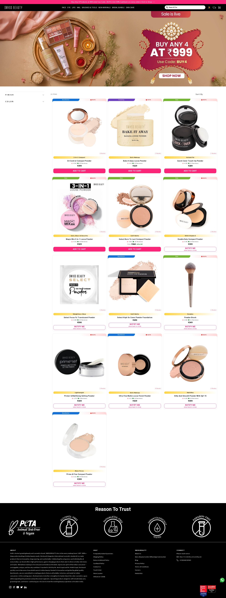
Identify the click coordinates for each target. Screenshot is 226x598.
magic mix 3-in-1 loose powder (79, 239)
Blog (136, 560)
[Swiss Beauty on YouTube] (18, 586)
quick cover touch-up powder (190, 161)
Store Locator (98, 573)
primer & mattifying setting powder (79, 396)
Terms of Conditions (142, 567)
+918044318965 (185, 560)
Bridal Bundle (118, 7)
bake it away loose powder (135, 161)
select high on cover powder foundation (134, 317)
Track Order (97, 570)
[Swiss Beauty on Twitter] (21, 586)
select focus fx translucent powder (79, 317)
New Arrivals (105, 7)
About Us (138, 553)
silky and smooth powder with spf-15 (190, 396)
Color (9, 101)
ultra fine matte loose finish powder (135, 396)
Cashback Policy (98, 563)
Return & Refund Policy (101, 560)
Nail (79, 7)
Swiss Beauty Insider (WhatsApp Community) (150, 557)
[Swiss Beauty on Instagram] (10, 586)
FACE (64, 7)
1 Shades (103, 232)
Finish (9, 95)
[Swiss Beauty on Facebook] (14, 586)
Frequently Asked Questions (103, 553)
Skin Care (130, 7)
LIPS (74, 7)
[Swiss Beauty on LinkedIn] (25, 586)
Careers (138, 570)
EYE (69, 7)
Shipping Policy (98, 557)
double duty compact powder (190, 239)
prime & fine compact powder (79, 474)
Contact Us (97, 567)
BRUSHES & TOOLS (89, 7)
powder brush (190, 317)
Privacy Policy (139, 563)
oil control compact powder (79, 161)
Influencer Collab (99, 577)
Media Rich (139, 573)
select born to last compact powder (135, 239)
